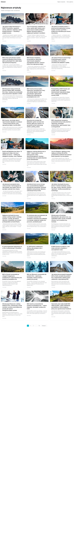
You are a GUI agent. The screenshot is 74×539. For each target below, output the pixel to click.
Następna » (44, 325)
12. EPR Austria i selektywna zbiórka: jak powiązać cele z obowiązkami (35, 248)
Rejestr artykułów (61, 1)
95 (39, 325)
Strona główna (70, 1)
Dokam (3, 2)
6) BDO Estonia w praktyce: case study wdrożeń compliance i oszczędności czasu (60, 248)
